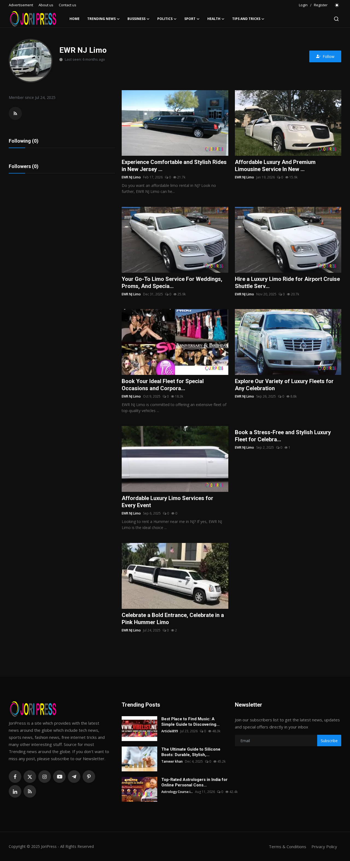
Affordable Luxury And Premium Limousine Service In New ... (275, 165)
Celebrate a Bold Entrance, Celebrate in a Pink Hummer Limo (173, 618)
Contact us (67, 4)
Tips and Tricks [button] (246, 18)
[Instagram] (44, 776)
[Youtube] (59, 776)
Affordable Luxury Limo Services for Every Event (167, 502)
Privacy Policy (324, 846)
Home (74, 18)
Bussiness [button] (136, 18)
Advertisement (21, 4)
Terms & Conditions (287, 846)
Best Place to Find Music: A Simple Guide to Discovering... (190, 721)
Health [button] (213, 18)
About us (46, 4)
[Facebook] (15, 776)
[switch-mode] (337, 5)
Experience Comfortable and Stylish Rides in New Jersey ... (174, 165)
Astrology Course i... (177, 791)
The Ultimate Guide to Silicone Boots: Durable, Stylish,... (190, 752)
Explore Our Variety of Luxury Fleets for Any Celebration (284, 385)
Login (303, 4)
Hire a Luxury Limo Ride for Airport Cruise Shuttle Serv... (287, 282)
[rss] (30, 791)
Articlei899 (169, 731)
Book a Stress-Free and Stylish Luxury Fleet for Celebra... (283, 436)
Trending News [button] (101, 18)
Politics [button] (165, 18)
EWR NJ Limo (131, 177)
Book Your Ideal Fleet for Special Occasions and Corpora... (163, 385)
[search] (336, 19)
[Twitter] (30, 776)
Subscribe (329, 740)
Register (321, 4)
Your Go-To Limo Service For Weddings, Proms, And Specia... (172, 282)
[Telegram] (74, 776)
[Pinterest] (89, 776)
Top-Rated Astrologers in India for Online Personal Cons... (194, 782)
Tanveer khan (172, 761)
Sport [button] (190, 18)
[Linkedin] (15, 791)
